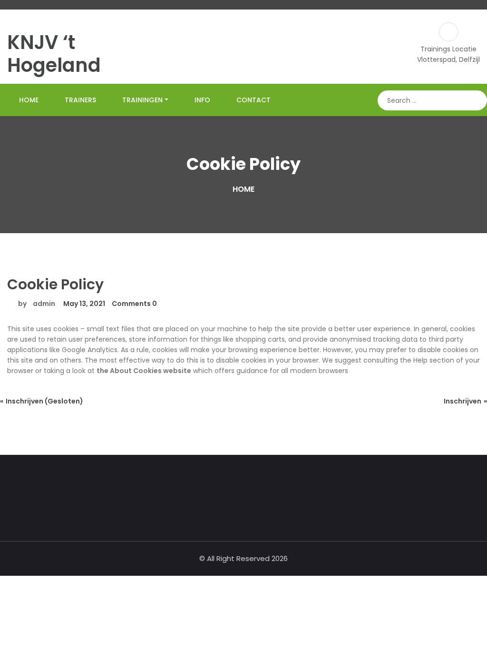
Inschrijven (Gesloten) (44, 401)
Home (29, 100)
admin (44, 303)
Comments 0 (134, 303)
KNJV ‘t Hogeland (54, 54)
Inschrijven (462, 401)
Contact (253, 100)
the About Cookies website (144, 370)
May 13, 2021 (83, 303)
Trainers (80, 100)
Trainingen (142, 100)
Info (202, 100)
